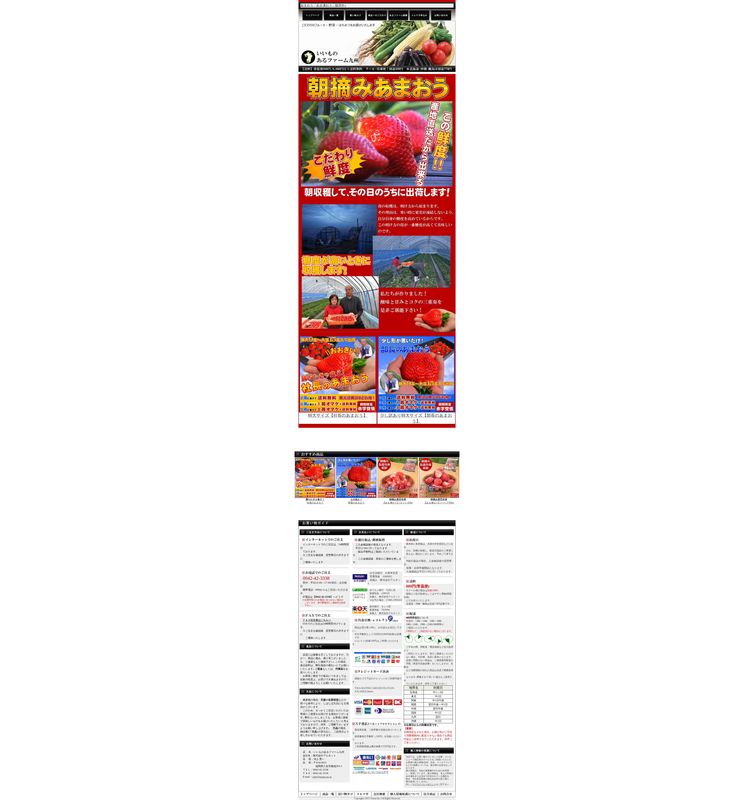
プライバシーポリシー (425, 784)
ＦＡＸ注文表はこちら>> (317, 620)
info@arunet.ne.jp (322, 776)
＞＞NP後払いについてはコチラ (370, 772)
